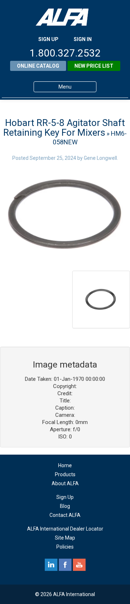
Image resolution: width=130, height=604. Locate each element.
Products (65, 474)
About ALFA (65, 483)
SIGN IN (83, 39)
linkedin (51, 565)
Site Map (65, 538)
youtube (79, 565)
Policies (65, 547)
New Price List (93, 66)
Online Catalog (38, 66)
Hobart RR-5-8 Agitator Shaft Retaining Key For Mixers (64, 127)
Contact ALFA (65, 515)
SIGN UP (48, 39)
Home (65, 465)
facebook (65, 565)
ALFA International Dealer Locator (65, 529)
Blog (65, 506)
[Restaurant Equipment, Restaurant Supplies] (65, 17)
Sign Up (65, 497)
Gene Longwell (100, 158)
